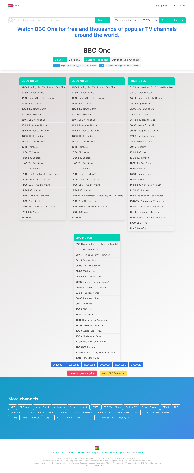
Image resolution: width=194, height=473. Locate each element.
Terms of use (89, 465)
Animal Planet (42, 407)
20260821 (105, 364)
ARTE (59, 417)
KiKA (69, 417)
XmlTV (54, 452)
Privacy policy (103, 465)
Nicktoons (16, 412)
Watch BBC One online (113, 373)
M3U (62, 452)
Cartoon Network (78, 407)
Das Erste (63, 412)
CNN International (35, 412)
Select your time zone (172, 20)
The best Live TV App (87, 452)
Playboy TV (123, 417)
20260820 (120, 364)
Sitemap (70, 452)
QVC (136, 412)
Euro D (48, 417)
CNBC (96, 407)
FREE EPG (18, 5)
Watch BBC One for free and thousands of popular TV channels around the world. (97, 32)
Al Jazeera (59, 407)
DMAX (166, 407)
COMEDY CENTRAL (83, 412)
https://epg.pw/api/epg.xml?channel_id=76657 (122, 66)
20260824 (58, 364)
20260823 (74, 364)
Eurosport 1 (104, 412)
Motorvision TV (105, 417)
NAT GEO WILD (84, 417)
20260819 (136, 364)
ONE (145, 412)
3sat (24, 417)
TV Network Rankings (111, 452)
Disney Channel (149, 407)
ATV (13, 407)
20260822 (89, 364)
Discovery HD (122, 412)
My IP (140, 452)
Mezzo (14, 417)
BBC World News (112, 407)
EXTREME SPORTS (162, 412)
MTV (51, 412)
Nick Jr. (35, 417)
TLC (176, 407)
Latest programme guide (82, 373)
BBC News (25, 407)
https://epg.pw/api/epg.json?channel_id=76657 (78, 66)
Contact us (129, 452)
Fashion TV (131, 407)
